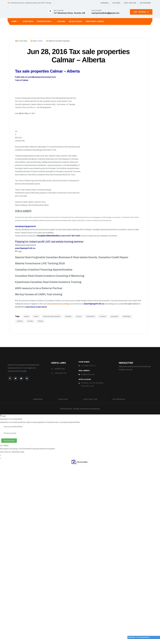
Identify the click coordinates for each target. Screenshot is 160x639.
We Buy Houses (75, 21)
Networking (145, 3)
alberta (26, 316)
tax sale (30, 321)
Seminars (104, 3)
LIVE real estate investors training (56, 304)
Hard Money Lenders (95, 21)
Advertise (60, 369)
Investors (103, 316)
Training (40, 321)
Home (14, 21)
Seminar (20, 321)
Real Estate (126, 316)
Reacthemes (95, 409)
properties (114, 316)
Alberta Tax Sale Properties (59, 41)
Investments (90, 316)
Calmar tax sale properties (51, 316)
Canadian (68, 316)
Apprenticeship (44, 21)
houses (78, 316)
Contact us (60, 373)
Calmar (36, 316)
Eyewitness (28, 21)
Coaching (116, 3)
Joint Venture (130, 3)
